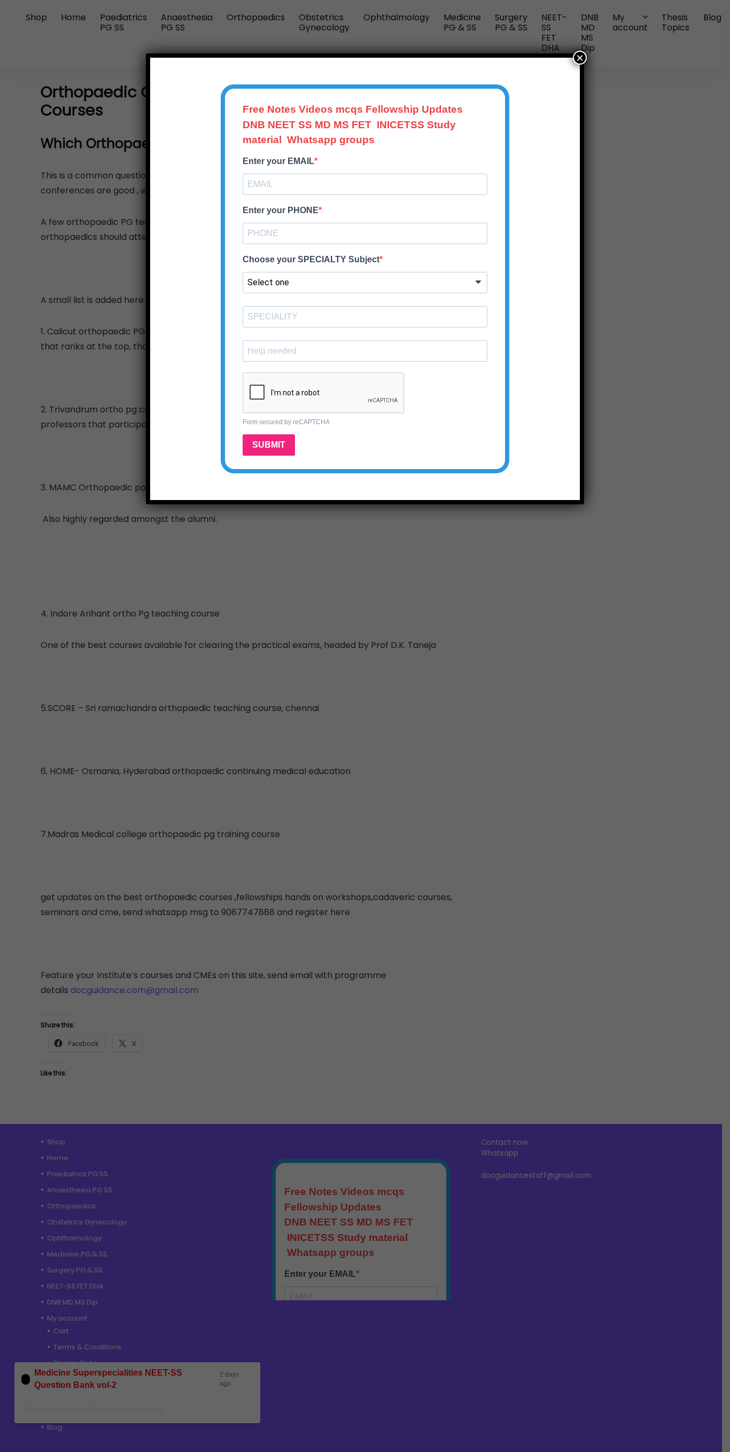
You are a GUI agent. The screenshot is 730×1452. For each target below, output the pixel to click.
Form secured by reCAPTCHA (286, 422)
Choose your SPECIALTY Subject (311, 259)
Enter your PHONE (281, 210)
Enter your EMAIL (278, 161)
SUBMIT (268, 444)
